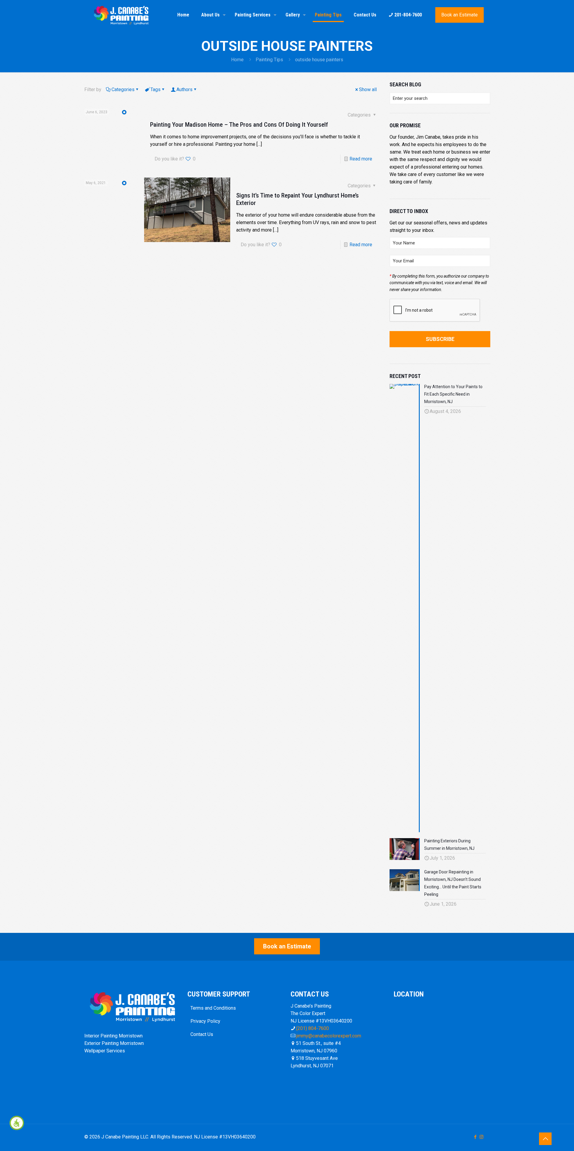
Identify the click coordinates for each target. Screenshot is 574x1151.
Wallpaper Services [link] (104, 1051)
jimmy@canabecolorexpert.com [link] (328, 1036)
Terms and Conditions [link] (213, 1008)
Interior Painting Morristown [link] (113, 1036)
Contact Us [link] (201, 1034)
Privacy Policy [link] (205, 1021)
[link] (17, 1123)
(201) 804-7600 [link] (312, 1028)
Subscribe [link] (440, 339)
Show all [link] (368, 89)
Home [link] (237, 59)
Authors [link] (184, 89)
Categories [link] (123, 89)
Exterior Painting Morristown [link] (114, 1043)
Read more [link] (360, 159)
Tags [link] (155, 89)
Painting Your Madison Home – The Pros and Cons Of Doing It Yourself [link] (239, 124)
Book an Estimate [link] (459, 15)
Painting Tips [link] (269, 59)
